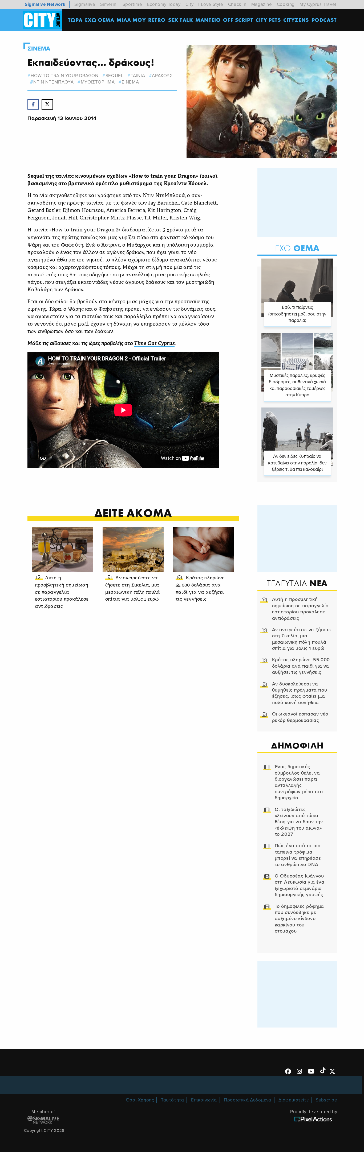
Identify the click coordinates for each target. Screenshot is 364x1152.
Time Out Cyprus (154, 344)
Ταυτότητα (172, 1100)
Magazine (261, 4)
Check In (237, 4)
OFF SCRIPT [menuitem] (238, 20)
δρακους (162, 75)
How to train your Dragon (64, 75)
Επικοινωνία (204, 1100)
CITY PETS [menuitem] (268, 20)
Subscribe (326, 1100)
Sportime (132, 4)
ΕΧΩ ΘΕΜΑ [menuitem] (99, 20)
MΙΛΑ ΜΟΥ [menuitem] (131, 20)
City (189, 4)
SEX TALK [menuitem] (180, 20)
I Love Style (210, 4)
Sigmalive (84, 4)
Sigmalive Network (45, 4)
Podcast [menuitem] (324, 20)
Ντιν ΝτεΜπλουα (53, 82)
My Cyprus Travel (318, 4)
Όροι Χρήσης (140, 1100)
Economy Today (164, 4)
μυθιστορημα (98, 82)
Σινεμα (38, 48)
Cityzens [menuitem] (296, 20)
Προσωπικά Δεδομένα (247, 1100)
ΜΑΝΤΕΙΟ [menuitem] (208, 20)
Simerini (109, 4)
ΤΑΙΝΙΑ (138, 75)
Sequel (114, 75)
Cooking (286, 4)
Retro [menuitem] (157, 20)
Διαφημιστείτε (293, 1100)
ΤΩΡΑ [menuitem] (75, 20)
